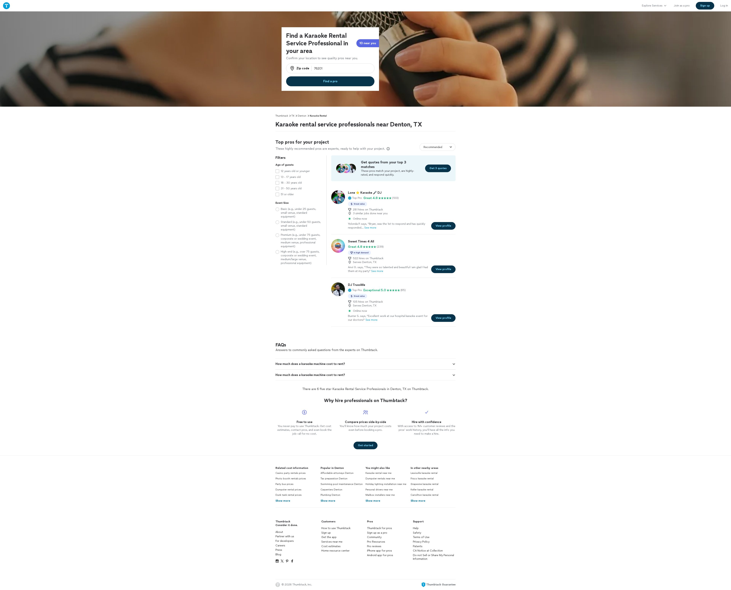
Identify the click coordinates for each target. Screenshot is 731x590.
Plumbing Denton (330, 495)
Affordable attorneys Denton (337, 473)
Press (278, 550)
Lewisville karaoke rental (424, 473)
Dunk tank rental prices (288, 495)
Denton (302, 115)
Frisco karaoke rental (422, 478)
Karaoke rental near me (378, 473)
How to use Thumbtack (335, 528)
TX (292, 115)
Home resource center (335, 550)
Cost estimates (331, 546)
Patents (417, 546)
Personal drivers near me (379, 489)
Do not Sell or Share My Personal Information (433, 557)
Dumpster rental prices (288, 489)
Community (374, 537)
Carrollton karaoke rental (424, 495)
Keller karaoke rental (422, 489)
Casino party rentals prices (290, 473)
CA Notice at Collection (428, 550)
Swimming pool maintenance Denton (342, 484)
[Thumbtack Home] (6, 5)
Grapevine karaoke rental (424, 484)
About (279, 532)
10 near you (367, 43)
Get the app (329, 537)
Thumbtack (281, 115)
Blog (278, 554)
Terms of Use (421, 537)
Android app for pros (380, 555)
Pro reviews (374, 546)
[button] (355, 198)
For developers (284, 541)
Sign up (326, 532)
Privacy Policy (421, 541)
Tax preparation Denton (334, 478)
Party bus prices (284, 484)
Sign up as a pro (377, 532)
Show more (282, 500)
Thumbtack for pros (379, 528)
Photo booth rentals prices (290, 478)
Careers (280, 545)
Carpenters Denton (331, 489)
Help (416, 528)
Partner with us (284, 536)
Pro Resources (376, 541)
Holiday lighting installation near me (386, 484)
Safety (417, 532)
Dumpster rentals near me (380, 478)
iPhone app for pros (379, 550)
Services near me (331, 541)
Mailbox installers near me (380, 495)
